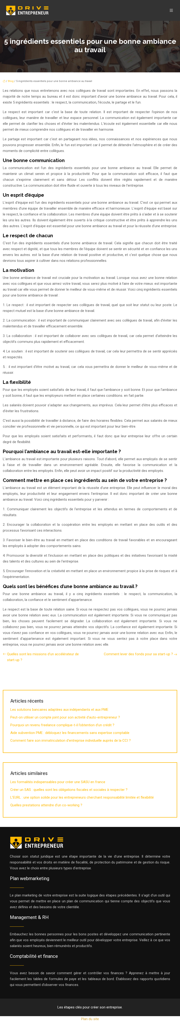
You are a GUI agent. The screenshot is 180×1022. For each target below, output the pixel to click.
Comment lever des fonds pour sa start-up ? (138, 654)
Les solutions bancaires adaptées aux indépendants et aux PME (59, 709)
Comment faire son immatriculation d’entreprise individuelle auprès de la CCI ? (70, 740)
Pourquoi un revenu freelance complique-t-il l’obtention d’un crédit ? (62, 725)
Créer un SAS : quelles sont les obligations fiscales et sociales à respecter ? (69, 790)
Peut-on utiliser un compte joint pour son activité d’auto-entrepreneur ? (65, 717)
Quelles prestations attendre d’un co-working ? (46, 805)
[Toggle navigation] (171, 10)
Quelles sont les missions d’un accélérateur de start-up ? (43, 657)
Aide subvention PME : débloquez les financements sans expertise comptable (69, 733)
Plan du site (90, 1019)
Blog (11, 81)
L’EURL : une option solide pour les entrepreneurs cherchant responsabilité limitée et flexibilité (82, 797)
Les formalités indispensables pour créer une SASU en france (57, 782)
